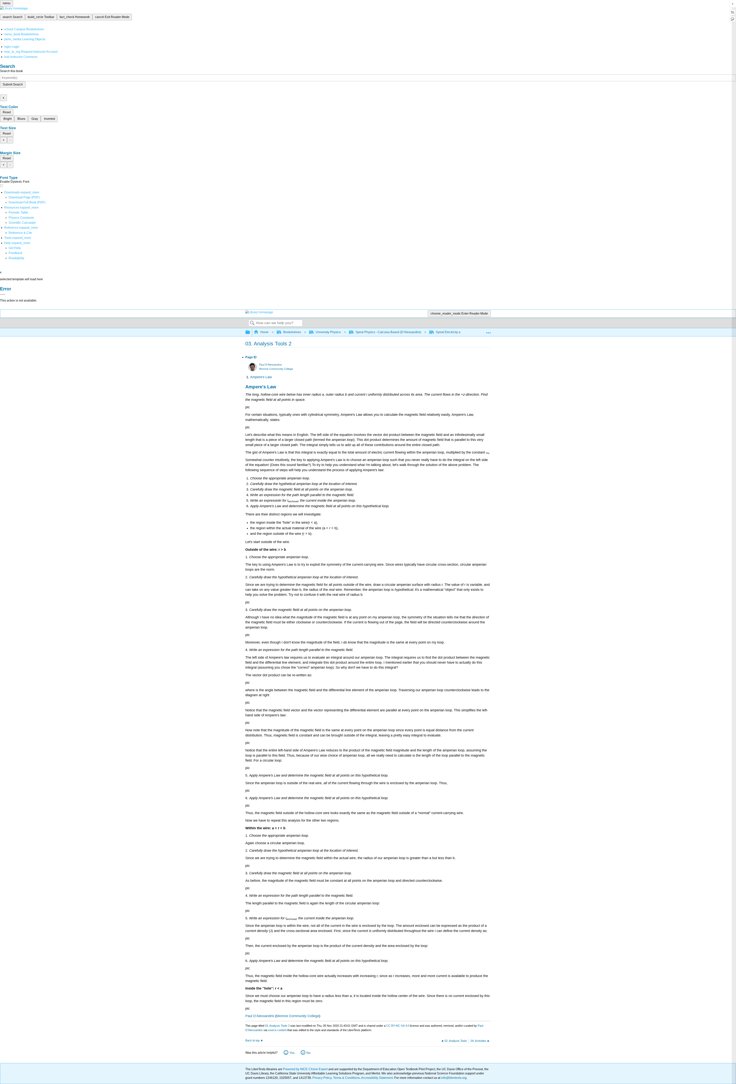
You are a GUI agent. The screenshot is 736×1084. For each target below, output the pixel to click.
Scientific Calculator (22, 222)
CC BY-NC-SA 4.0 (397, 1025)
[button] (15, 253)
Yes (292, 1052)
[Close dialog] (2, 294)
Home (264, 332)
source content (277, 1030)
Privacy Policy (322, 1077)
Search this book (11, 71)
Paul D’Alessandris (259, 1016)
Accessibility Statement (377, 1077)
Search (252, 323)
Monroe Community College (276, 368)
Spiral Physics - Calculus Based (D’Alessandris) (388, 332)
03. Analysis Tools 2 (277, 1025)
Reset (7, 112)
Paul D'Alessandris (270, 364)
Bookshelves (292, 332)
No (308, 1052)
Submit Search (13, 84)
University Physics (328, 332)
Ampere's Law (261, 377)
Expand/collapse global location (488, 331)
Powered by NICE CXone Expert (305, 1069)
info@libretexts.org (453, 1077)
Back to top (252, 1040)
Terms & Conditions (346, 1077)
